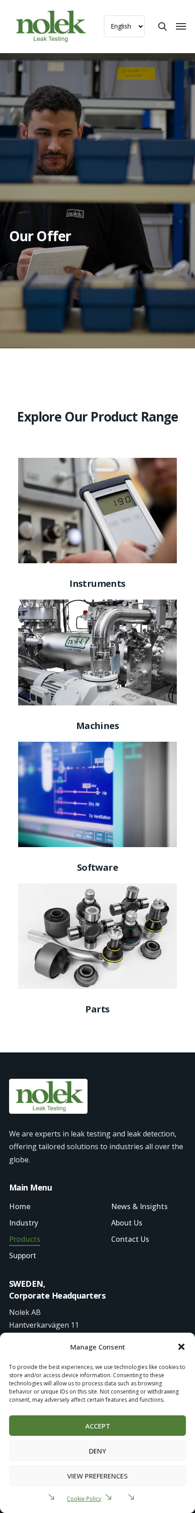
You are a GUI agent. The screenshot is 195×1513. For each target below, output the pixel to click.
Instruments (97, 583)
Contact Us (130, 1239)
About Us (126, 1223)
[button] (181, 1346)
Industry (23, 1223)
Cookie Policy (84, 1499)
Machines (97, 725)
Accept (97, 1425)
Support (22, 1255)
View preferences (97, 1475)
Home (19, 1206)
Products (24, 1239)
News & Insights (139, 1206)
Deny (97, 1450)
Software (97, 867)
